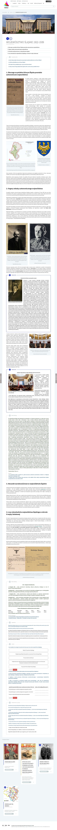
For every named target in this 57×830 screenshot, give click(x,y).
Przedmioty (24, 3)
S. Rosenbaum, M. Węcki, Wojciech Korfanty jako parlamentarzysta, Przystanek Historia (22, 725)
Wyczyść (15, 669)
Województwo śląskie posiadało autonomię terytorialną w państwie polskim (20, 628)
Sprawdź (10, 669)
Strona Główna (4, 12)
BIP (43, 3)
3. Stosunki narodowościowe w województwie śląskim (19, 51)
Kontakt (31, 3)
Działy (19, 3)
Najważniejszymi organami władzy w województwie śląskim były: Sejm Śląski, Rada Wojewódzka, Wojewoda (26, 633)
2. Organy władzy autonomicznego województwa (18, 49)
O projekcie (14, 3)
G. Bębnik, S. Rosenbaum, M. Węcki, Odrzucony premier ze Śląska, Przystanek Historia (22, 723)
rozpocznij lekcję (9, 769)
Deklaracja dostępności (38, 3)
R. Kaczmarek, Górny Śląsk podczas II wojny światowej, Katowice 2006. (19, 707)
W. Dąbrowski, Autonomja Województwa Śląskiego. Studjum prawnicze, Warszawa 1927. (22, 705)
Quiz (28, 3)
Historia (11, 12)
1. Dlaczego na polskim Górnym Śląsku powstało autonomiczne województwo (23, 47)
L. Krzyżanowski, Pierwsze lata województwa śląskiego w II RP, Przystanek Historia (21, 721)
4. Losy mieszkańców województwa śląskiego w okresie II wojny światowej (23, 53)
